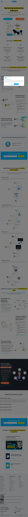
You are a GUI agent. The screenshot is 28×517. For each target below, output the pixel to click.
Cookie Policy (21, 81)
